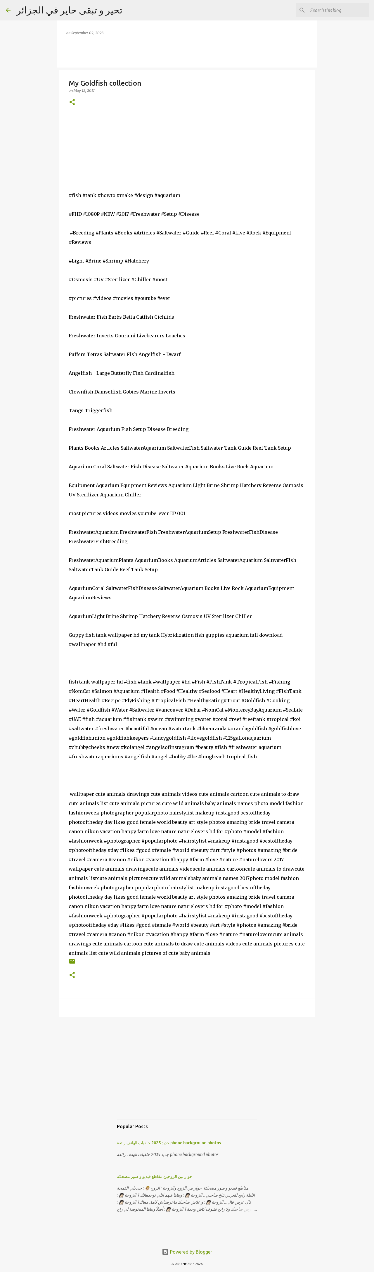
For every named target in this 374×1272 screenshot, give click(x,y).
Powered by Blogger (190, 1251)
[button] (72, 102)
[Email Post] (72, 963)
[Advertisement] (187, 1074)
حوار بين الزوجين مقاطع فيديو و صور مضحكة (154, 1176)
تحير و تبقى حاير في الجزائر (69, 10)
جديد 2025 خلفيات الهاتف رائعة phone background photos (169, 1142)
